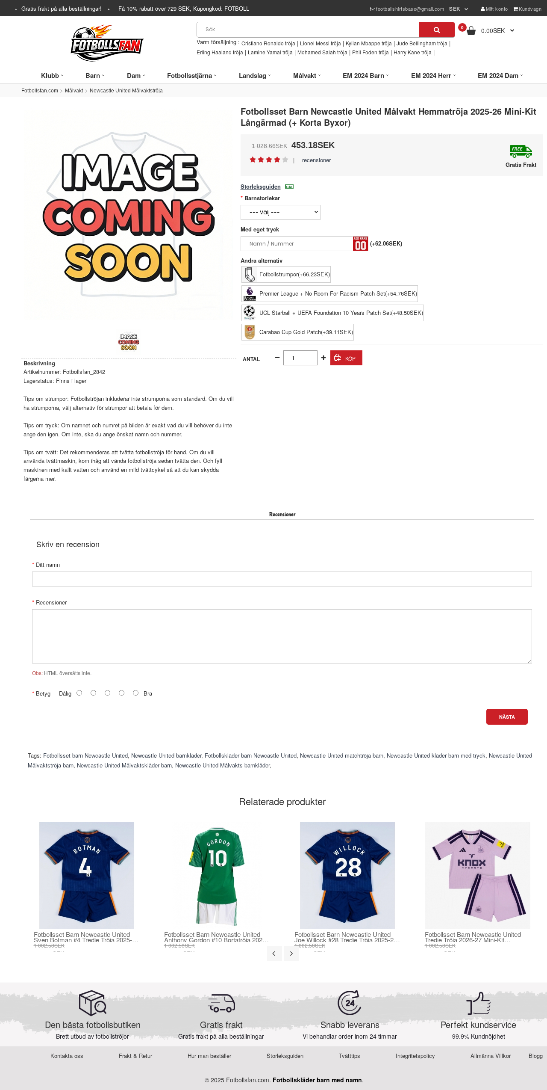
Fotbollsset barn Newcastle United (85, 755)
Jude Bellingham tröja (422, 43)
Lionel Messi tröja (320, 43)
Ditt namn (48, 564)
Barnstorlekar (262, 198)
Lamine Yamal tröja (270, 52)
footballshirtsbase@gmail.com (410, 8)
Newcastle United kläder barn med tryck (436, 755)
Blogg (536, 1055)
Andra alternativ (261, 260)
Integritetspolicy (415, 1055)
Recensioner (51, 602)
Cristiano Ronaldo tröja (268, 43)
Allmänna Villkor (491, 1055)
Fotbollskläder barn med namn (317, 1079)
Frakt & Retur (135, 1055)
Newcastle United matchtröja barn (341, 755)
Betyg (43, 693)
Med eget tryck (260, 229)
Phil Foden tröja (370, 52)
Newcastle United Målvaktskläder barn (124, 765)
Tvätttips (349, 1055)
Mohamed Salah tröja (322, 52)
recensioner (316, 160)
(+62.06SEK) (386, 243)
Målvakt (74, 91)
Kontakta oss (66, 1055)
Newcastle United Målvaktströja (126, 91)
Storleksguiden (261, 186)
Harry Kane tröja (413, 52)
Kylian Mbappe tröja (369, 43)
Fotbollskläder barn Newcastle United (251, 755)
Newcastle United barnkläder (166, 755)
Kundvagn (530, 8)
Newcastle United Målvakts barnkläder (222, 765)
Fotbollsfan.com (39, 91)
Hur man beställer (209, 1055)
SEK (455, 8)
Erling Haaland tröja (220, 52)
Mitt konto (497, 8)
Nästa (507, 717)
